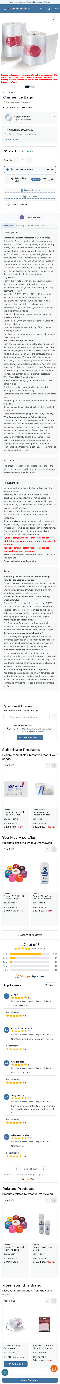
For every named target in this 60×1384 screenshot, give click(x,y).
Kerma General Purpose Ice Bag (41, 813)
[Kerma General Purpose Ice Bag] (44, 789)
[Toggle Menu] (5, 8)
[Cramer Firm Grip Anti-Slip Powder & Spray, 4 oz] (44, 873)
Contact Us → (11, 139)
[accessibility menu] (5, 1372)
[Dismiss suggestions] (54, 1346)
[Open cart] (56, 9)
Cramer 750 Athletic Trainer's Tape (14, 897)
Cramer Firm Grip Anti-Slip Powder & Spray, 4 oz (43, 899)
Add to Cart (17, 1364)
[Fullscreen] (54, 18)
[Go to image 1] (27, 87)
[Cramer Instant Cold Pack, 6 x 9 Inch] (15, 789)
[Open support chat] (54, 1368)
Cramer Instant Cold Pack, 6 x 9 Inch (14, 813)
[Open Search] (48, 8)
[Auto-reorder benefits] (52, 179)
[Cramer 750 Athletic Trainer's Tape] (15, 873)
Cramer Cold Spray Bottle (42, 1248)
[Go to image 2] (32, 87)
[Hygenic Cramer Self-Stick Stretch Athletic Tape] (44, 1324)
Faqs (44, 225)
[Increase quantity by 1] (29, 160)
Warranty (20, 225)
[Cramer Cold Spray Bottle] (44, 1224)
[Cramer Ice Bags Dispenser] (15, 1324)
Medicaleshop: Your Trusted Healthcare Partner (30, 2)
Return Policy (33, 225)
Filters (51, 985)
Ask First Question (32, 737)
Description (8, 225)
